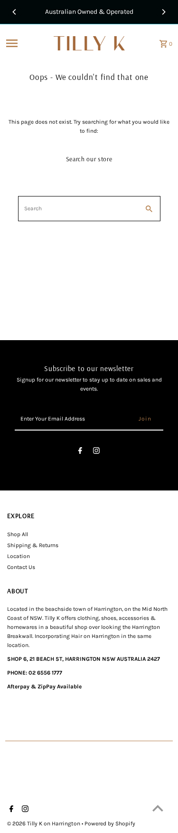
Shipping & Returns (32, 545)
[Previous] (15, 12)
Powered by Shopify (109, 823)
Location (18, 556)
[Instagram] (96, 452)
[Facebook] (80, 452)
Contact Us (21, 567)
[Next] (163, 12)
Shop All (17, 534)
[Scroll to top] (158, 808)
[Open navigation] (27, 43)
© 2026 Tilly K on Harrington (44, 823)
